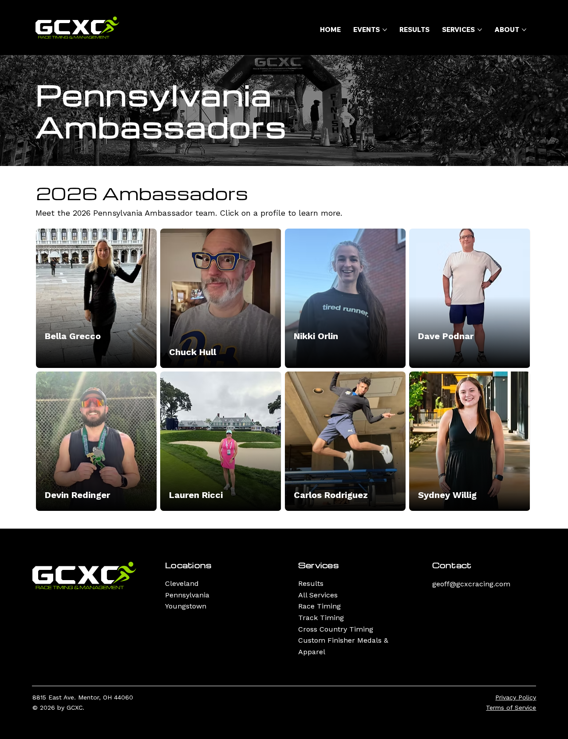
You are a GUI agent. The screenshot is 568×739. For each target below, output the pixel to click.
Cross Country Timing (335, 629)
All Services (318, 595)
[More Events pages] (385, 30)
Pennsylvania (187, 595)
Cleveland (182, 583)
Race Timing (319, 606)
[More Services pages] (479, 30)
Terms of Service (511, 707)
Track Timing (321, 617)
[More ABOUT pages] (524, 30)
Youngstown (185, 606)
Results (310, 583)
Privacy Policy (515, 697)
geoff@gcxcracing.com (471, 584)
